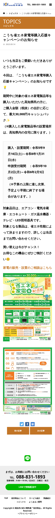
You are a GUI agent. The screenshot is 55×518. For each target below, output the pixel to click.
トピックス (21, 502)
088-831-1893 (30, 477)
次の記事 (41, 430)
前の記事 (18, 430)
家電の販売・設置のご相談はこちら (27, 268)
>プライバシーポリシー (27, 513)
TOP (6, 498)
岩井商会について (18, 498)
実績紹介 (47, 498)
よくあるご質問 (35, 502)
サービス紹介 (34, 498)
